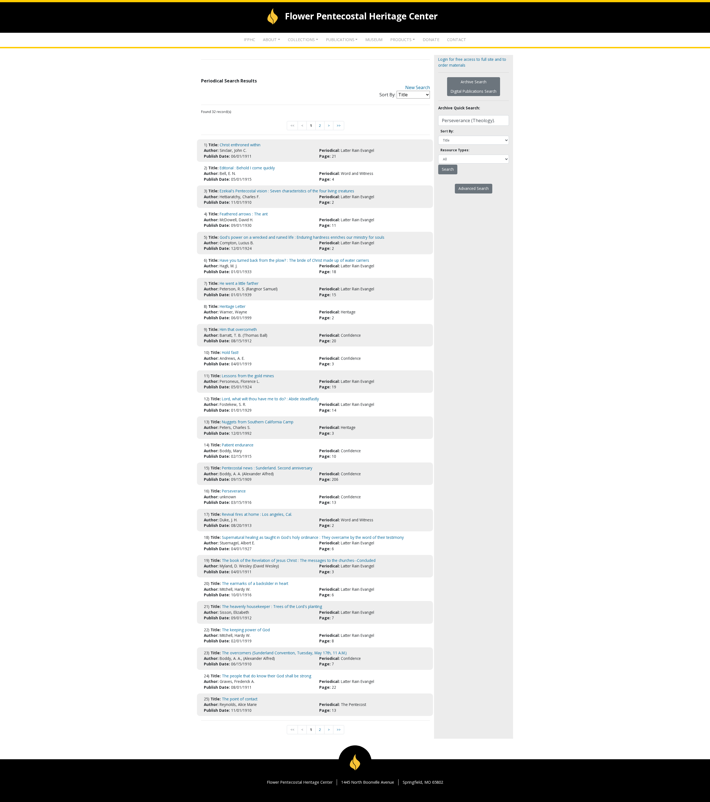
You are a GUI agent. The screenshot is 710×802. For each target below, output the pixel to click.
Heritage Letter (232, 306)
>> (339, 125)
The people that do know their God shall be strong (266, 675)
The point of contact (239, 699)
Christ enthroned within (240, 144)
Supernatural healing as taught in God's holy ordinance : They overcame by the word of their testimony (313, 537)
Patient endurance (237, 444)
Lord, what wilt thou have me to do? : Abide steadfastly (270, 398)
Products (401, 39)
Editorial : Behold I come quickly (247, 167)
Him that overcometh (238, 329)
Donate (431, 39)
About (270, 39)
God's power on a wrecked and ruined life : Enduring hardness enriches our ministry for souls (302, 237)
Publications (340, 39)
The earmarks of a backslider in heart (255, 583)
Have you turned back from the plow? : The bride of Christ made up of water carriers (294, 260)
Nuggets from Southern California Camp (257, 421)
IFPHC (249, 39)
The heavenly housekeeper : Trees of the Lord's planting (272, 606)
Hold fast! (230, 352)
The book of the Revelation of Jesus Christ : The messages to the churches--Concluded (299, 560)
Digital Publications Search (473, 91)
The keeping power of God (246, 629)
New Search (417, 87)
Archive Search (473, 81)
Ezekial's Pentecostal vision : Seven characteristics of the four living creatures (287, 190)
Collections (301, 39)
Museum (373, 39)
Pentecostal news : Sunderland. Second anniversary (267, 468)
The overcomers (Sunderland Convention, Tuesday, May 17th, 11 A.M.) (284, 652)
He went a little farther (239, 283)
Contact (456, 39)
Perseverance (234, 491)
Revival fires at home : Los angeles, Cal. (257, 514)
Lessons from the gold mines (248, 375)
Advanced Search (473, 188)
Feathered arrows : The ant (244, 214)
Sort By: (387, 95)
